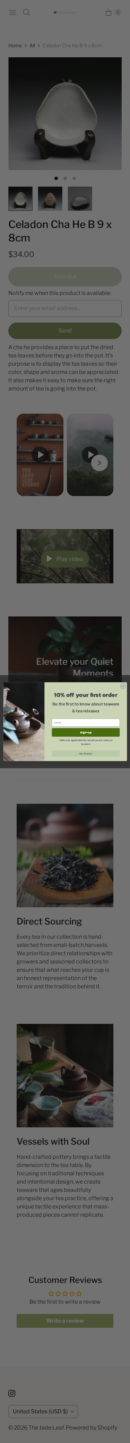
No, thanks (85, 753)
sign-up (85, 732)
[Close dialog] (122, 686)
